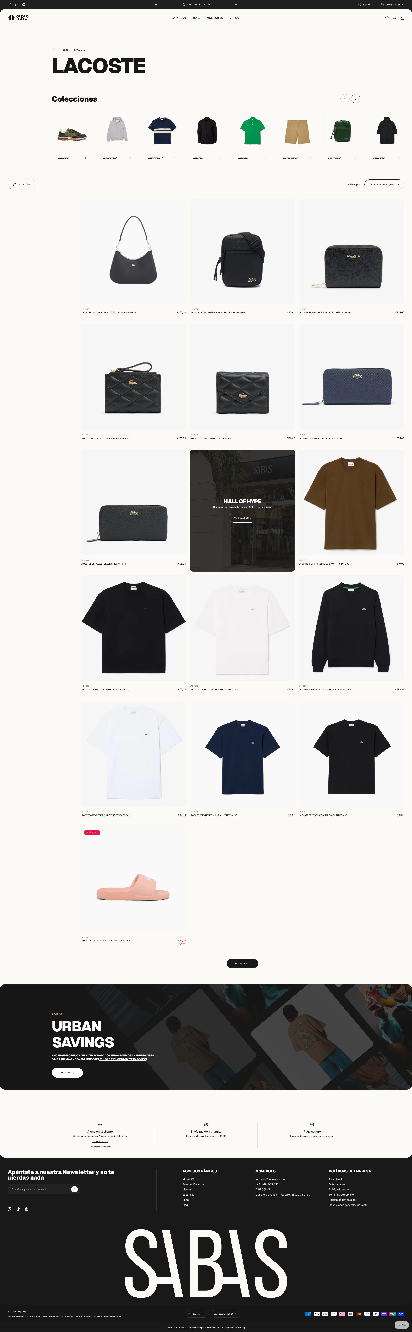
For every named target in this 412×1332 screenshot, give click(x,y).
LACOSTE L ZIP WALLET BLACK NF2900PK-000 (103, 564)
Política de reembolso (16, 1316)
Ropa (185, 1199)
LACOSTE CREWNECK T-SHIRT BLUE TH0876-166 (213, 815)
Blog (185, 1205)
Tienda (64, 49)
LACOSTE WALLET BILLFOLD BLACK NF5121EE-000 (105, 438)
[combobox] (366, 4)
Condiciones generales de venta (348, 1205)
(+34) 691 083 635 (100, 1141)
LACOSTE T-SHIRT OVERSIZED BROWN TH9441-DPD (324, 564)
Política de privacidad (33, 1316)
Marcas (186, 1189)
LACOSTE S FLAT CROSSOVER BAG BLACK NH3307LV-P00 (218, 312)
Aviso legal (335, 1179)
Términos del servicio (51, 1316)
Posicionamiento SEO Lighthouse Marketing (225, 1327)
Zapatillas (188, 1194)
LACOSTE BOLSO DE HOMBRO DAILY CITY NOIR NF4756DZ (108, 312)
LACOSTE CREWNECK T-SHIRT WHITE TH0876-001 (105, 815)
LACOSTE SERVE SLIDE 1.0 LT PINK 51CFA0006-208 (105, 941)
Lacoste (85, 309)
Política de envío (339, 1189)
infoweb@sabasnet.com (100, 1146)
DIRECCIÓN (263, 1189)
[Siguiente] (236, 4)
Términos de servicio (341, 1194)
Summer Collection (193, 1184)
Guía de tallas (337, 1184)
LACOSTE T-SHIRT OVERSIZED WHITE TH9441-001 (214, 689)
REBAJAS (188, 1179)
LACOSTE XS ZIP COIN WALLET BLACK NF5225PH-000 (325, 312)
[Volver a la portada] (53, 49)
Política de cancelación (112, 1316)
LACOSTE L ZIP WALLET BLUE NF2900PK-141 (320, 438)
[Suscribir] (74, 1189)
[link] (242, 518)
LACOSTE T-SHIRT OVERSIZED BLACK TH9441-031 (105, 689)
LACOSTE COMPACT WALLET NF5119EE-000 (211, 438)
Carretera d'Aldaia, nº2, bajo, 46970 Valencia (283, 1194)
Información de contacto (93, 1316)
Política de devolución (342, 1199)
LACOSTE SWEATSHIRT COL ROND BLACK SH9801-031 (325, 689)
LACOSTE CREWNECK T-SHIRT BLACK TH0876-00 (323, 815)
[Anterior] (156, 4)
